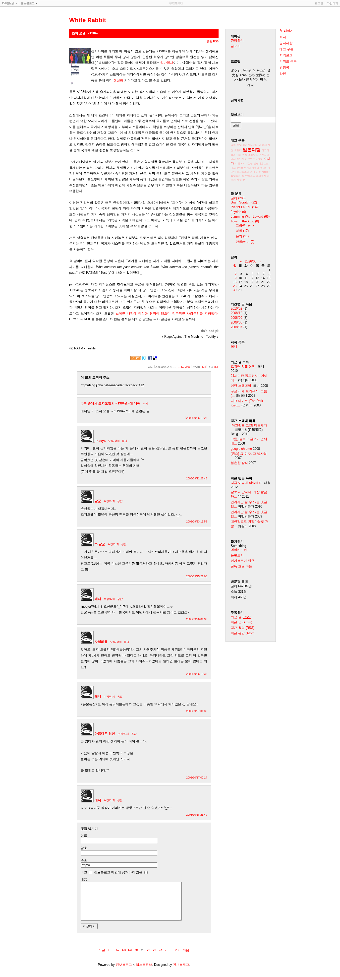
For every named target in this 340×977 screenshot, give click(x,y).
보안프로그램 (255, 159)
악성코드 (250, 175)
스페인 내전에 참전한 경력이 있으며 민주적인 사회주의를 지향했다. (167, 313)
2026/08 (250, 261)
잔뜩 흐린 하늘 (241, 566)
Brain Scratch (244, 202)
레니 (98, 599)
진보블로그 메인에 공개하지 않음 (118, 872)
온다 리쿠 (255, 171)
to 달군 (100, 544)
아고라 (265, 150)
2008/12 (236, 313)
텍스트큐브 (144, 965)
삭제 (145, 403)
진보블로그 (124, 965)
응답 (124, 440)
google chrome (241, 449)
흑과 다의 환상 (239, 154)
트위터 (238, 150)
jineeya (100, 441)
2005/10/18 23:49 (196, 814)
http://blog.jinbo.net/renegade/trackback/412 (112, 385)
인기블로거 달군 (242, 561)
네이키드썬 (239, 550)
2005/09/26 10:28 (196, 417)
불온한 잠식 (239, 463)
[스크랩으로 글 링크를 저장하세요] (135, 359)
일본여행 (252, 149)
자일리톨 (101, 642)
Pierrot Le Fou (245, 207)
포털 (239, 144)
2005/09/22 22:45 (196, 478)
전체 (238, 198)
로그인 (319, 3)
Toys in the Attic (245, 221)
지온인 (249, 163)
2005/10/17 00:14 (196, 777)
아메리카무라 (251, 167)
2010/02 (236, 308)
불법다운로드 (261, 163)
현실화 (118, 80)
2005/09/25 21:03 (196, 576)
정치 (264, 144)
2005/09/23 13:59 (196, 521)
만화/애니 (245, 242)
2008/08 (236, 322)
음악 (242, 236)
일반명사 (166, 63)
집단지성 (242, 159)
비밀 (84, 872)
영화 (242, 231)
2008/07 (236, 327)
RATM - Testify (85, 348)
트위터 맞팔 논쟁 (243, 366)
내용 (84, 879)
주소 (84, 860)
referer (265, 171)
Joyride (238, 212)
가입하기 (332, 3)
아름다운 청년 (105, 733)
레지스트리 (243, 171)
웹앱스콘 (236, 175)
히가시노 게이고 (252, 144)
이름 (84, 836)
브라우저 (261, 175)
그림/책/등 (184, 366)
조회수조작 (254, 154)
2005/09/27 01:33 (196, 711)
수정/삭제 (114, 440)
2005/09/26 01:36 (196, 619)
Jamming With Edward (250, 216)
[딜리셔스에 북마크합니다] (155, 359)
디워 (237, 163)
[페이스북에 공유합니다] (150, 359)
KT (242, 163)
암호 (84, 848)
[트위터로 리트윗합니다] (144, 359)
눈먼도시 (237, 555)
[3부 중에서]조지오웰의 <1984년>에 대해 (110, 403)
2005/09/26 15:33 (196, 673)
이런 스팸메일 (241, 386)
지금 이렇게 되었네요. (247, 483)
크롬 (233, 144)
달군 (98, 501)
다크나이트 (237, 167)
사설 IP (241, 179)
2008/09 (236, 318)
